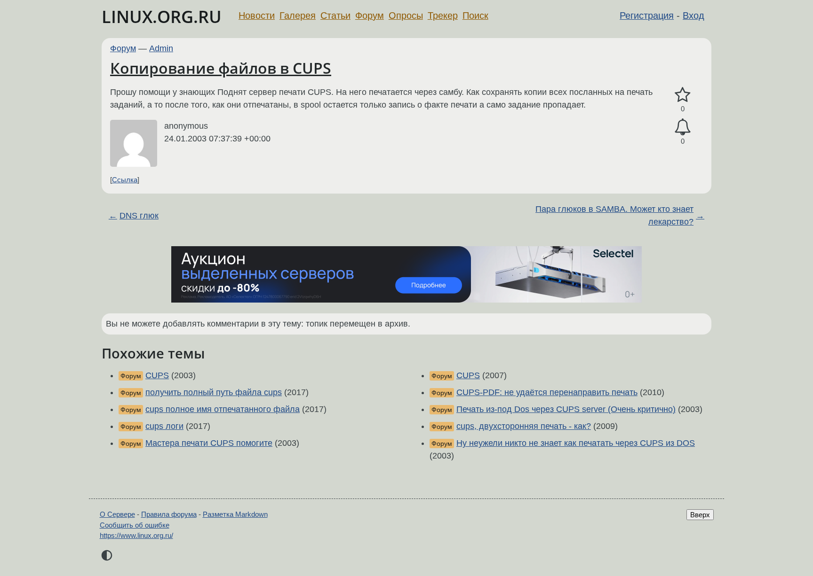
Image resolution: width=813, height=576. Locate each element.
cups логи (164, 426)
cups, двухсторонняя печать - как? (523, 426)
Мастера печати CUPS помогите (208, 443)
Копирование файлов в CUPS (220, 68)
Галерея (297, 15)
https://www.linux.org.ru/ (136, 535)
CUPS (157, 375)
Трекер (443, 15)
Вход (693, 15)
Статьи (335, 15)
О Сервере (117, 514)
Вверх (700, 515)
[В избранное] (682, 95)
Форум (369, 15)
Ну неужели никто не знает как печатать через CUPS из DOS (575, 443)
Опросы (406, 15)
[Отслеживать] (682, 127)
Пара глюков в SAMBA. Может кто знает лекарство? (614, 215)
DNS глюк (139, 215)
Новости (257, 15)
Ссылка (124, 180)
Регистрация (647, 15)
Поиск (475, 15)
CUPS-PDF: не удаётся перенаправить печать (547, 392)
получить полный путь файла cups (213, 392)
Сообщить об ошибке (134, 525)
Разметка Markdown (235, 514)
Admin (161, 48)
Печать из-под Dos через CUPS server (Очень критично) (566, 409)
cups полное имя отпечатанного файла (222, 409)
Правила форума (169, 514)
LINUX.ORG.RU (162, 16)
